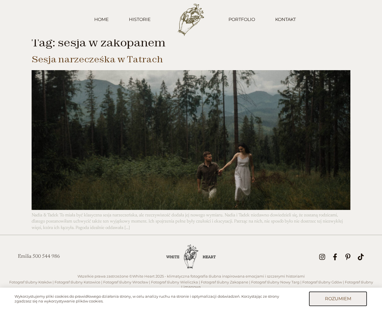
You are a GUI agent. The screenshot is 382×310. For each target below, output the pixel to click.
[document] (191, 155)
